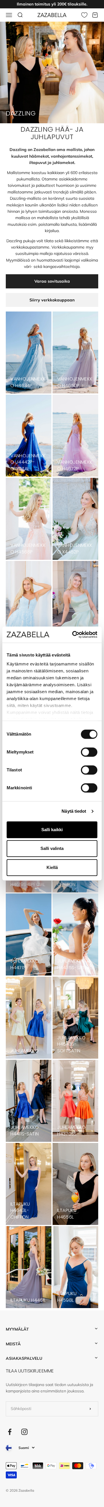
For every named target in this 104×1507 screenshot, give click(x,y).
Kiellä (52, 867)
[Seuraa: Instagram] (24, 1432)
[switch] (89, 752)
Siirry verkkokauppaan (52, 300)
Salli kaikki (52, 829)
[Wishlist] (84, 15)
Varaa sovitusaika (52, 281)
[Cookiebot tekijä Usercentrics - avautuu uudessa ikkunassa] (73, 634)
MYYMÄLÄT (17, 1329)
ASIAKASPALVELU (24, 1358)
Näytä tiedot (74, 811)
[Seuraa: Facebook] (10, 1432)
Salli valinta (52, 848)
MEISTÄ (13, 1343)
